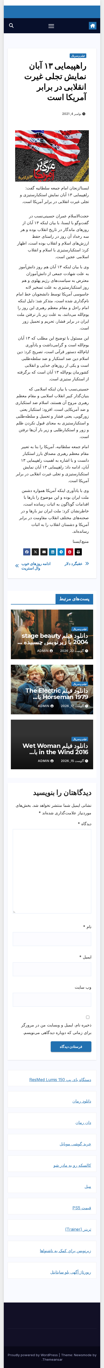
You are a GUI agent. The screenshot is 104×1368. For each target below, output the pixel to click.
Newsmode (83, 1355)
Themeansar (52, 1359)
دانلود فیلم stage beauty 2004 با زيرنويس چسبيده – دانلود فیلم (53, 642)
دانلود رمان (81, 1101)
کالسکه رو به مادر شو (72, 1165)
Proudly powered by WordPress (33, 1355)
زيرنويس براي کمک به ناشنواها (65, 1250)
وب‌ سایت (83, 987)
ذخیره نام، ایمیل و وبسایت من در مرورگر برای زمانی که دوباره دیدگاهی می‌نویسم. (56, 1028)
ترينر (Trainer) (78, 1229)
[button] (11, 25)
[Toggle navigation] (51, 25)
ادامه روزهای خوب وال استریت (35, 566)
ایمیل (85, 956)
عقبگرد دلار (74, 563)
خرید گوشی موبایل (75, 1143)
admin (43, 651)
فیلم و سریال (78, 55)
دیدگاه (84, 823)
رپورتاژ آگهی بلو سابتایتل (70, 1272)
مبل (88, 1186)
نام (87, 926)
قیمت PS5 (81, 1207)
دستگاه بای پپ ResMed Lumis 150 (60, 1079)
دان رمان (83, 1122)
